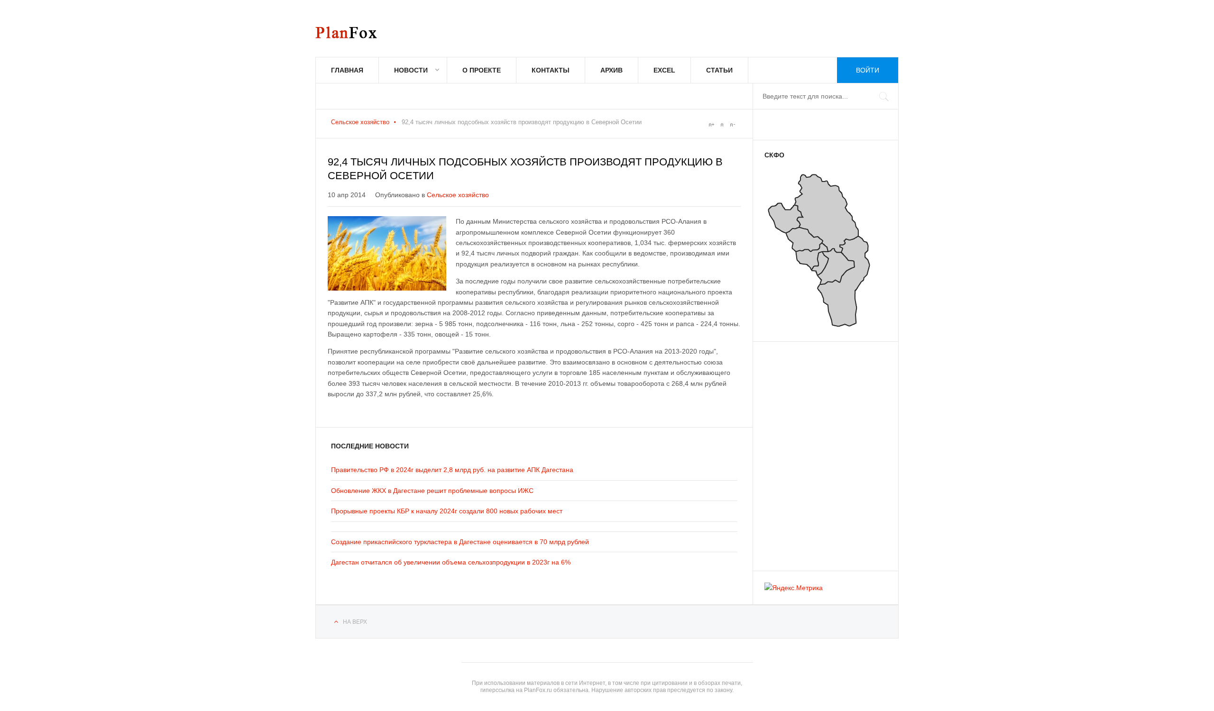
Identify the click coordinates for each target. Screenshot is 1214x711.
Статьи (719, 70)
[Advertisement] (821, 452)
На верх (355, 622)
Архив (611, 70)
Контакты (551, 70)
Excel (664, 70)
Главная (347, 70)
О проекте (481, 70)
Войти (867, 70)
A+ (711, 124)
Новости (411, 70)
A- (732, 124)
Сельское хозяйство (360, 122)
